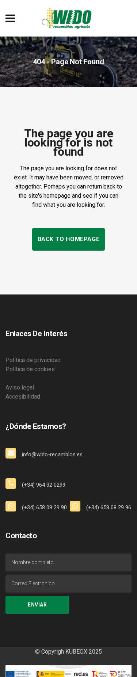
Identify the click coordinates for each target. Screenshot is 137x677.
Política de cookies (30, 369)
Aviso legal (19, 387)
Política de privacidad (33, 360)
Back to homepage (69, 239)
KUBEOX (75, 651)
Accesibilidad (22, 396)
